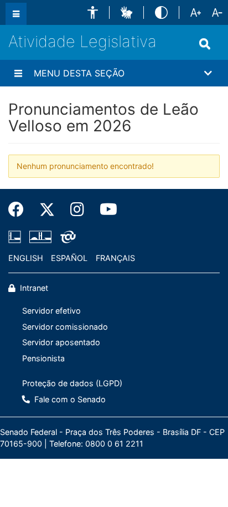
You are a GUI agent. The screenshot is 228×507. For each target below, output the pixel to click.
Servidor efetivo (51, 310)
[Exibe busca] (205, 43)
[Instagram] (77, 209)
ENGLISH (25, 258)
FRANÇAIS (115, 258)
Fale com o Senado (69, 399)
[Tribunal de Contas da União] (66, 236)
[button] (92, 12)
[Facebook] (20, 209)
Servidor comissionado (65, 326)
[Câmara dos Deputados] (16, 236)
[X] (47, 209)
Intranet (33, 288)
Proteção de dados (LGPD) (72, 383)
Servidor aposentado (61, 342)
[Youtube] (104, 209)
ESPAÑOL (69, 258)
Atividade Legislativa (82, 41)
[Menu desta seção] (18, 73)
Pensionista (43, 358)
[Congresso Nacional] (40, 236)
